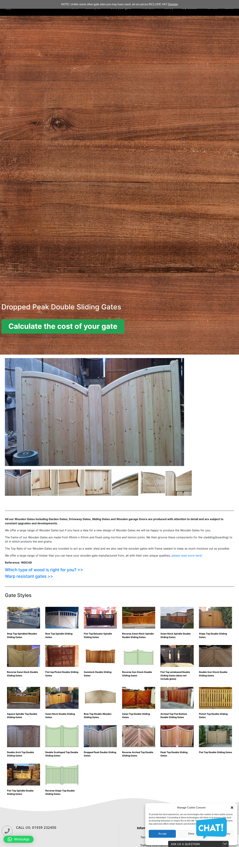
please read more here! (186, 555)
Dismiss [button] (173, 4)
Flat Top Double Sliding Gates (215, 752)
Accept (162, 833)
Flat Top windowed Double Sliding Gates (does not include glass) (175, 675)
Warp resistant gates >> (29, 576)
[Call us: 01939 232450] (7, 831)
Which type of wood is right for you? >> (44, 569)
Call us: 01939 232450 (36, 827)
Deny (191, 833)
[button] (232, 807)
